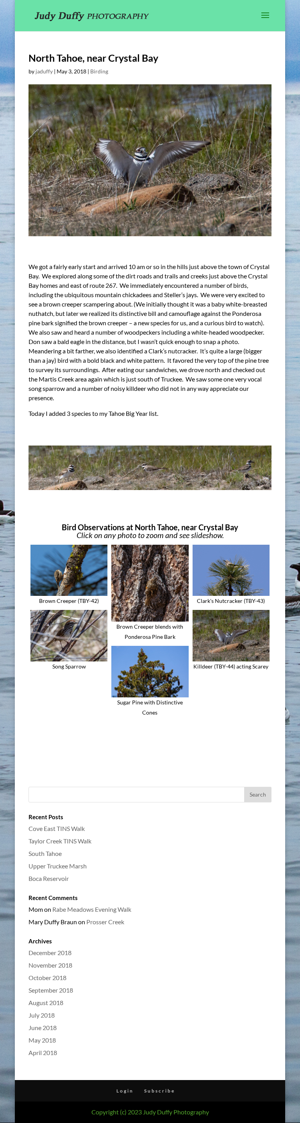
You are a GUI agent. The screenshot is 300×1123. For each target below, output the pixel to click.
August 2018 (46, 1002)
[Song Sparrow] (68, 635)
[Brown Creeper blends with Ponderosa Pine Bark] (149, 583)
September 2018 (51, 990)
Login (125, 1091)
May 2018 (42, 1040)
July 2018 (42, 1015)
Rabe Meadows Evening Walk (91, 909)
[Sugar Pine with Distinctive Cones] (149, 671)
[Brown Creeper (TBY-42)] (68, 570)
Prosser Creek (105, 921)
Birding (99, 71)
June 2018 (43, 1027)
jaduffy (44, 71)
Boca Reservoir (49, 878)
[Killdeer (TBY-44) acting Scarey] (231, 635)
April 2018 (43, 1052)
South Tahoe (45, 853)
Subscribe (159, 1091)
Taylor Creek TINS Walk (60, 841)
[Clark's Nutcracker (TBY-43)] (231, 570)
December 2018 (50, 952)
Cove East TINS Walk (57, 828)
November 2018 (50, 965)
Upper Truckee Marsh (58, 866)
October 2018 (47, 977)
